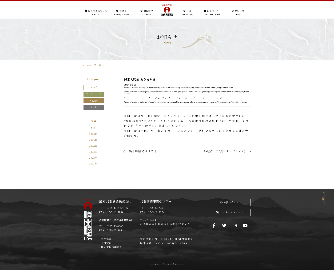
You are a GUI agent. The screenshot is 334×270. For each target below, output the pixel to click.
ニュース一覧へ (95, 65)
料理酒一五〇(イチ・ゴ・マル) (224, 151)
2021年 (93, 163)
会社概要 (106, 238)
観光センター (213, 12)
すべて (94, 87)
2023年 (93, 152)
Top (322, 198)
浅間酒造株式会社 (167, 10)
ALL (93, 128)
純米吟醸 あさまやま (143, 151)
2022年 (93, 157)
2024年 (93, 146)
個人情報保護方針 (111, 247)
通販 (187, 12)
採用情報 (106, 242)
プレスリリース (94, 94)
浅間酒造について (97, 12)
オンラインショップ (231, 212)
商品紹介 (147, 12)
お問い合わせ (231, 202)
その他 (94, 107)
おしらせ (239, 12)
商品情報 (93, 101)
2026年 (93, 134)
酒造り (121, 12)
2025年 (93, 140)
